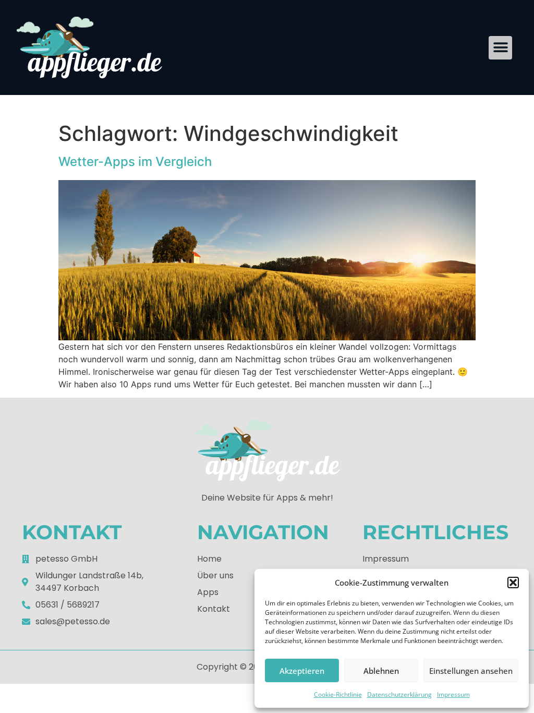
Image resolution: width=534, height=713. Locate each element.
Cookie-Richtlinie (338, 694)
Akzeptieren (302, 671)
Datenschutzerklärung (399, 694)
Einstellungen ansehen (471, 671)
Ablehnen (381, 671)
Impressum (453, 694)
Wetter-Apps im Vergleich (135, 161)
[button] (513, 582)
